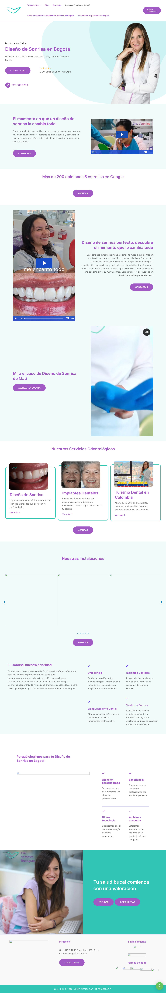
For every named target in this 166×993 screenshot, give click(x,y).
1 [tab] (78, 633)
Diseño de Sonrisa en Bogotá (77, 5)
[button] (40, 5)
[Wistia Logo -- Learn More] (145, 152)
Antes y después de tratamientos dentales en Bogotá (50, 15)
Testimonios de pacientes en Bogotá (93, 15)
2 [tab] (80, 633)
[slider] (119, 152)
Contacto (57, 5)
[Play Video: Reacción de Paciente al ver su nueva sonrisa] (122, 134)
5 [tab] (88, 633)
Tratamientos (33, 5)
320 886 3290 (20, 85)
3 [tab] (83, 633)
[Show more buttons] (150, 152)
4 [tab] (85, 633)
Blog (47, 5)
